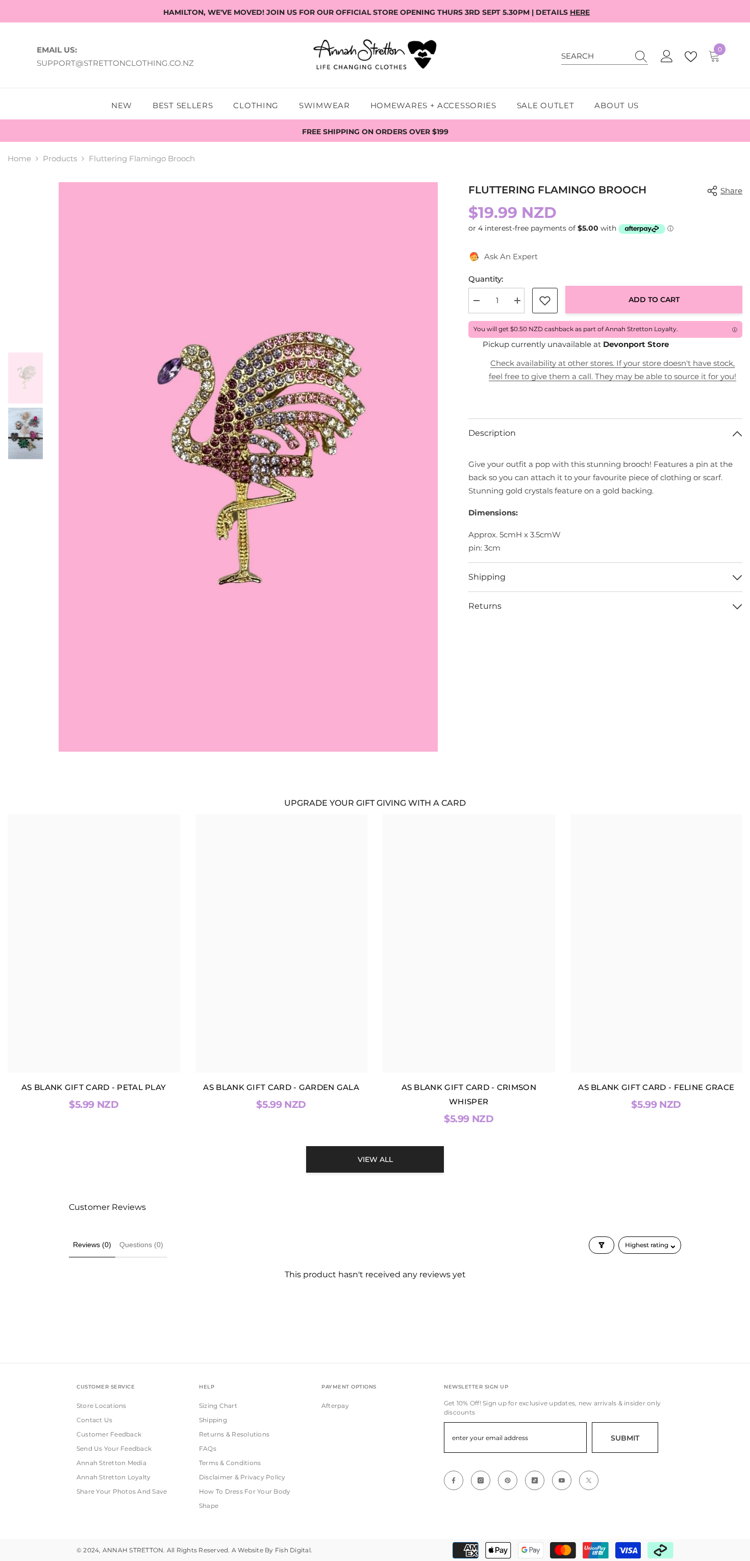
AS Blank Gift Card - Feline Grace (656, 1087)
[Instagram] (480, 1480)
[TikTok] (534, 1480)
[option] (248, 467)
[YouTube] (561, 1480)
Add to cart (656, 299)
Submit (625, 1438)
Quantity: (485, 279)
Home (19, 158)
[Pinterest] (507, 1480)
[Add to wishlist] (545, 300)
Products (60, 158)
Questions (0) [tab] (141, 1245)
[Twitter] (588, 1480)
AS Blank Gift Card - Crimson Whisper (469, 1094)
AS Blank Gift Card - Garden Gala (281, 1087)
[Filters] (601, 1245)
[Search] (604, 56)
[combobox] (595, 56)
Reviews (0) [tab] (92, 1245)
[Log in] (667, 57)
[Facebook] (453, 1480)
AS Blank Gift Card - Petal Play (93, 1087)
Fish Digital (293, 1550)
